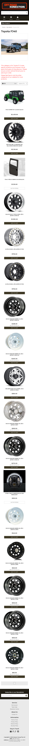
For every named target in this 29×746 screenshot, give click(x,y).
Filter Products (6, 23)
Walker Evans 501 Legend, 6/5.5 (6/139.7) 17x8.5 (14, 389)
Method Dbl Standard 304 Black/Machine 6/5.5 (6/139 (14, 145)
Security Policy (14, 725)
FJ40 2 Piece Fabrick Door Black (14, 179)
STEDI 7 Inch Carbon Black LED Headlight (14, 494)
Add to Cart (14, 118)
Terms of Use (14, 719)
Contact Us (14, 714)
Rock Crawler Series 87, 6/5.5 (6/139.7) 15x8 (14, 668)
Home (3, 27)
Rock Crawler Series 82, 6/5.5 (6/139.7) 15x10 (14, 529)
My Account (15, 705)
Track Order (14, 707)
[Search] (26, 13)
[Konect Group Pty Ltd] (14, 5)
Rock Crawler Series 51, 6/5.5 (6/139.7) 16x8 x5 (14, 319)
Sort (15, 83)
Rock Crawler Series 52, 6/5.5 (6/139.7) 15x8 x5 (14, 459)
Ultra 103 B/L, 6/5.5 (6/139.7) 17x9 (14, 249)
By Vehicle (9, 27)
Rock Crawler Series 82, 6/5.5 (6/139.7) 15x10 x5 (14, 354)
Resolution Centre (14, 709)
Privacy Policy (14, 721)
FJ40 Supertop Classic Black (14, 109)
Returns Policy (14, 723)
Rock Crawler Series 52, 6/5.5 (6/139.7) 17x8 (14, 598)
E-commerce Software (13, 741)
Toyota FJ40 (16, 27)
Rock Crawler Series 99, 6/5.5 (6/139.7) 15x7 (14, 424)
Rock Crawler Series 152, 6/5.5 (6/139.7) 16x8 (14, 564)
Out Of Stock (14, 188)
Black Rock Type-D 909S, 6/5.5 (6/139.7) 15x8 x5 (14, 215)
